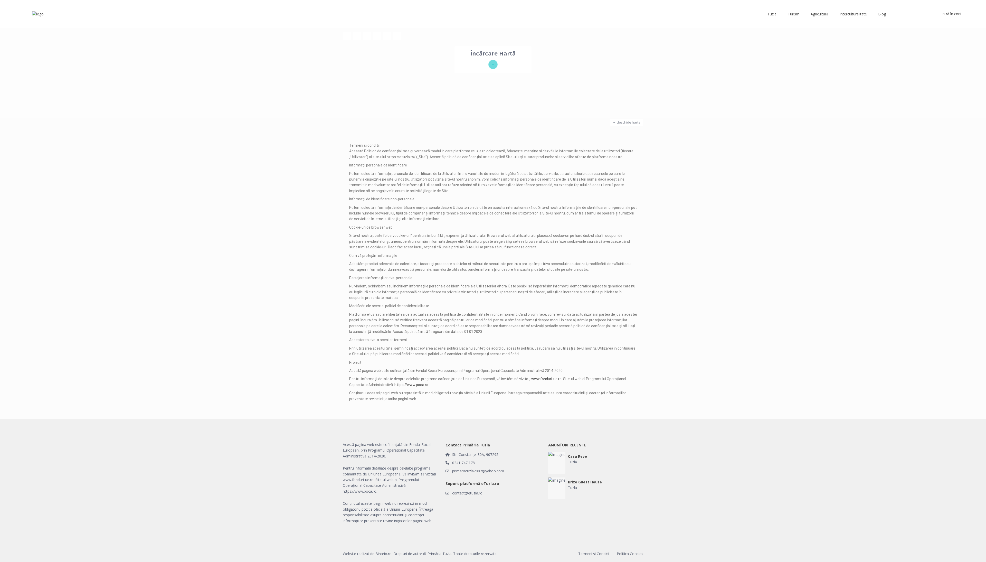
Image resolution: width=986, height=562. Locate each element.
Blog (882, 14)
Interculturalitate (853, 14)
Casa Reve (577, 456)
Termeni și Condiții (593, 553)
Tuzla (771, 14)
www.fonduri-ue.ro (546, 379)
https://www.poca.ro (411, 385)
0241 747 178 (463, 462)
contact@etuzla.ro (467, 493)
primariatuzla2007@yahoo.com (478, 471)
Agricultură (819, 14)
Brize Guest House (585, 482)
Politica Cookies (630, 553)
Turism (793, 14)
